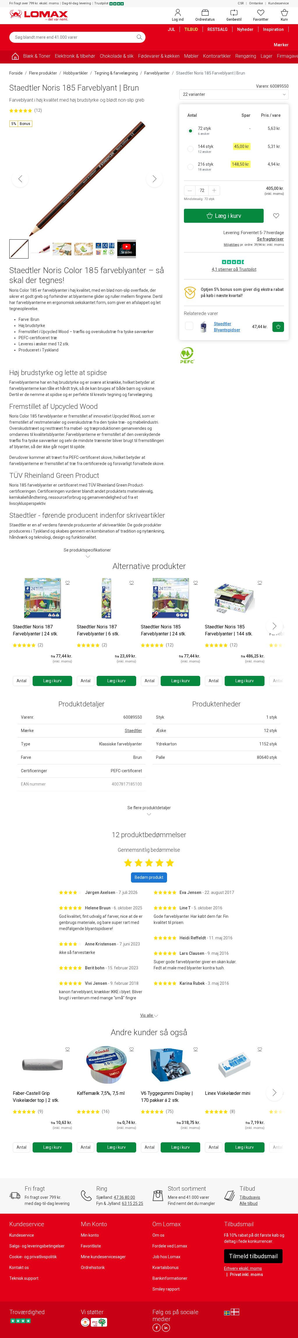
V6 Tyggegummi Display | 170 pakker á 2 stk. (167, 1096)
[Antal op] (214, 190)
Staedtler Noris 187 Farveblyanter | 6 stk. (98, 630)
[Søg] (139, 37)
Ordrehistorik (93, 1267)
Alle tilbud (249, 1203)
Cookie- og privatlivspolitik (33, 1256)
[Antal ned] (190, 190)
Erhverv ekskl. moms (243, 1268)
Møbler (191, 56)
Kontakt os (19, 1267)
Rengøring (245, 56)
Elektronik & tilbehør (75, 56)
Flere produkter (43, 73)
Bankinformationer (169, 1278)
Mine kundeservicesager (103, 1256)
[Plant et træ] (99, 1322)
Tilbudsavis (250, 1197)
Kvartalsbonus (165, 1267)
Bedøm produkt (149, 877)
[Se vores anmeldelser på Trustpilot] (20, 1320)
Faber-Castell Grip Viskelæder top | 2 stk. (36, 1096)
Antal (21, 680)
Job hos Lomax (166, 1256)
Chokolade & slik (117, 56)
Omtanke (256, 3)
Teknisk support (23, 1278)
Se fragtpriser (270, 239)
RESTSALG (217, 29)
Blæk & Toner (36, 56)
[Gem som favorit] (67, 582)
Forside (16, 73)
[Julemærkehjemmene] (85, 1322)
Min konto (90, 1235)
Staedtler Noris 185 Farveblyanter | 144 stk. (229, 630)
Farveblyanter (157, 73)
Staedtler (133, 730)
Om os (158, 1235)
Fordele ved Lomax (169, 1246)
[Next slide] (274, 626)
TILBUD (191, 29)
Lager (266, 56)
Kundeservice (278, 3)
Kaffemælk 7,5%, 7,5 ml (101, 1093)
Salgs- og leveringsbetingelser (37, 1246)
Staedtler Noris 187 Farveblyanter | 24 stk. (35, 630)
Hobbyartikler (75, 73)
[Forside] (15, 57)
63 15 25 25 (132, 1203)
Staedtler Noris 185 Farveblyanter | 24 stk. (163, 630)
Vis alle (147, 1015)
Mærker (281, 45)
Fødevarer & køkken (159, 56)
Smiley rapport (166, 1289)
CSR (241, 3)
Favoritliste (91, 1246)
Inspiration (273, 29)
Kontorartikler (217, 56)
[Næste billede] (154, 178)
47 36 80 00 (124, 1197)
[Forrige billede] (20, 178)
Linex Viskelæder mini (227, 1093)
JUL (171, 29)
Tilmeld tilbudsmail (253, 1256)
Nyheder (245, 29)
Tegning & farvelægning (116, 73)
